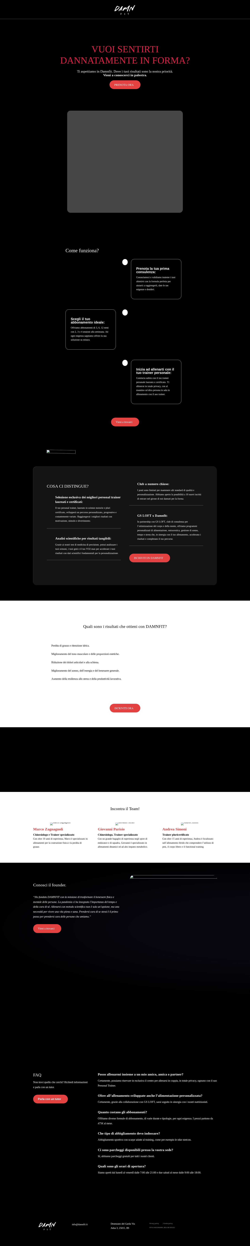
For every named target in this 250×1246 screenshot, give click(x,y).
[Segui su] (212, 1226)
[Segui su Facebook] (194, 1226)
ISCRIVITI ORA (124, 708)
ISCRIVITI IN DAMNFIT (148, 558)
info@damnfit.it (80, 1224)
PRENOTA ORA (124, 84)
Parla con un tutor (49, 1099)
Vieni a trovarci (124, 422)
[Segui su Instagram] (204, 1226)
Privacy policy (154, 1223)
